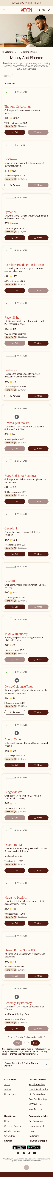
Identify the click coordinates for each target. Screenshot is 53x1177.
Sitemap (8, 1140)
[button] (46, 1064)
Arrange (16, 185)
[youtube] (34, 1154)
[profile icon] (48, 10)
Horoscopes (9, 1094)
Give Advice (9, 1136)
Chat (39, 132)
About (7, 1084)
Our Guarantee (36, 1121)
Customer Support (13, 1126)
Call (16, 132)
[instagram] (18, 1154)
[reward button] (44, 10)
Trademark (34, 1136)
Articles (7, 1089)
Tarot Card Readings (38, 1099)
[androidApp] (33, 1148)
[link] (17, 417)
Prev (18, 1043)
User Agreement (36, 1126)
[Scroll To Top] (26, 1167)
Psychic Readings (37, 1084)
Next (35, 1043)
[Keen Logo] (26, 10)
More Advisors (35, 1109)
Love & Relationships (38, 1089)
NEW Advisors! (35, 1104)
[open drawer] (3, 10)
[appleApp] (19, 1148)
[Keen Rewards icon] (44, 10)
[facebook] (24, 1154)
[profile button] (48, 10)
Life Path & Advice (37, 1094)
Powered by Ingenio (38, 1140)
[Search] (39, 10)
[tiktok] (29, 1154)
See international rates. (28, 1054)
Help (6, 1121)
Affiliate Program (12, 1131)
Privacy (32, 1131)
